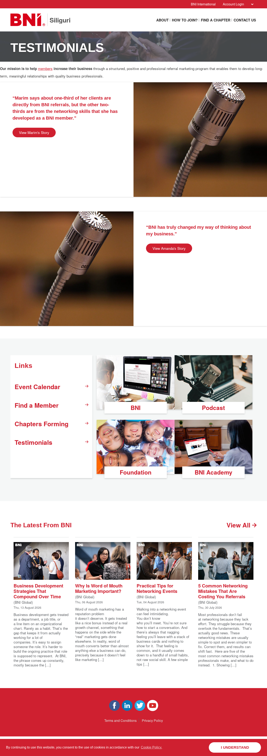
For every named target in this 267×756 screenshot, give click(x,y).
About (162, 19)
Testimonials (33, 442)
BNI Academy (213, 472)
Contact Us (245, 19)
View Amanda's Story (169, 248)
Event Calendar (37, 386)
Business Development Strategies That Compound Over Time (38, 590)
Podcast (213, 407)
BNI (136, 407)
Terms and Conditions (120, 720)
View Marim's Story (34, 132)
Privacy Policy (152, 720)
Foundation (135, 472)
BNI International (203, 4)
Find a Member (37, 405)
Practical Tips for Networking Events (157, 588)
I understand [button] (235, 747)
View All (239, 525)
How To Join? (185, 19)
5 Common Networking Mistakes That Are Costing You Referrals (223, 590)
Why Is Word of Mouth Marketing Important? (98, 588)
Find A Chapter (215, 19)
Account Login (233, 4)
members (45, 68)
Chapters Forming (41, 423)
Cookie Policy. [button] (151, 747)
